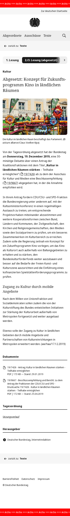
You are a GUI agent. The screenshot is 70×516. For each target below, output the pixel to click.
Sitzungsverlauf (11, 416)
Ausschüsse (32, 35)
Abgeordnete (12, 35)
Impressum (44, 479)
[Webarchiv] (34, 22)
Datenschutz (28, 479)
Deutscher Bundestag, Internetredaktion (29, 439)
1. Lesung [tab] (12, 60)
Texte (47, 35)
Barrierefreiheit (11, 479)
